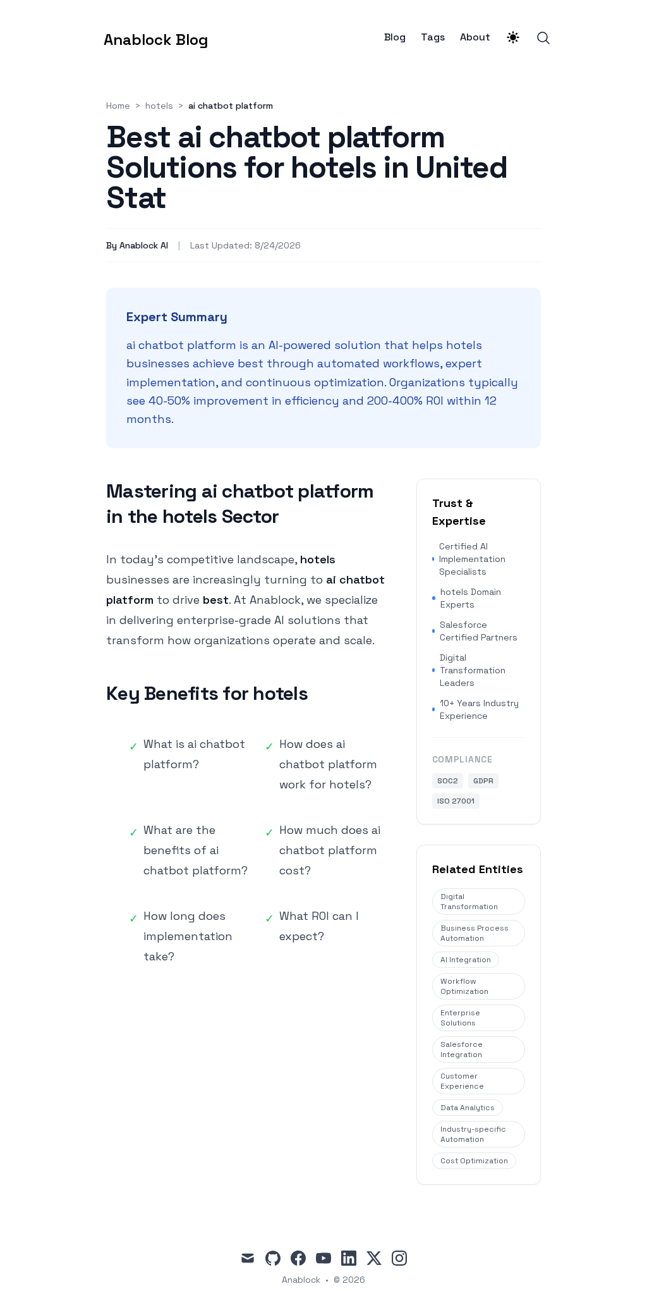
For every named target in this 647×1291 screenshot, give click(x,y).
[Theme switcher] (513, 37)
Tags (433, 37)
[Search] (543, 38)
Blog (395, 37)
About (475, 37)
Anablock (301, 1279)
